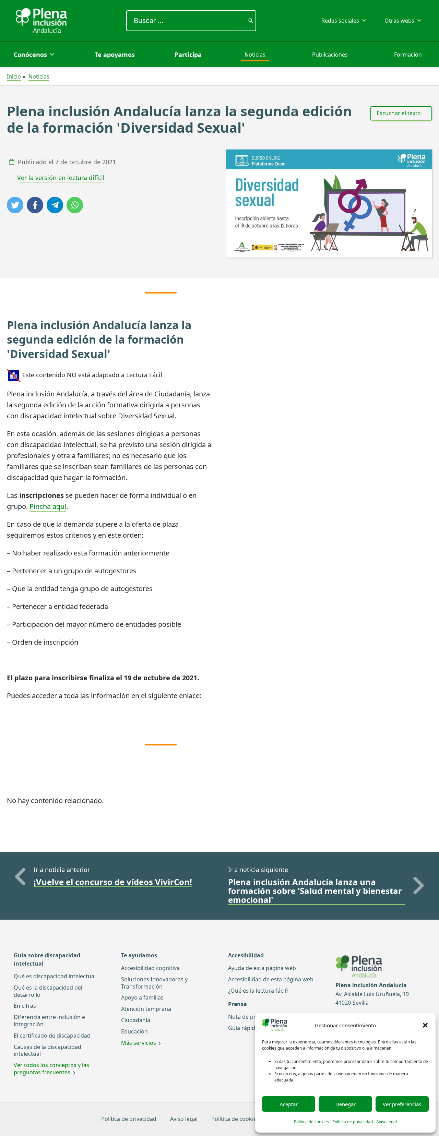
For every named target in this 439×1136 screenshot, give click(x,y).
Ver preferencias (402, 1104)
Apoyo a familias (142, 997)
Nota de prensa (248, 1016)
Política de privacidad (352, 1122)
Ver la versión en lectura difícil (61, 178)
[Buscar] (250, 21)
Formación (408, 54)
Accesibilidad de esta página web (270, 979)
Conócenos (30, 54)
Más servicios (138, 1043)
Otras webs (399, 20)
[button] (425, 1025)
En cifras (25, 1005)
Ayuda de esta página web (262, 968)
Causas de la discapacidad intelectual (47, 1050)
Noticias (255, 54)
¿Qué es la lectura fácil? (258, 990)
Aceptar (289, 1104)
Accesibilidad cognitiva (150, 968)
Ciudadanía (135, 1020)
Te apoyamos (115, 54)
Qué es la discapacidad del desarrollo (48, 991)
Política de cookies (311, 1122)
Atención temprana (146, 1009)
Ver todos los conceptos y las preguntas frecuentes (51, 1068)
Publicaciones (330, 54)
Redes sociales (340, 20)
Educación (134, 1031)
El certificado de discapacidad (52, 1035)
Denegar (345, 1104)
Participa (188, 54)
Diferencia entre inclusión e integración (49, 1020)
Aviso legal (386, 1122)
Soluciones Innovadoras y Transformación (154, 983)
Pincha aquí (47, 506)
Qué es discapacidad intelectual (55, 976)
